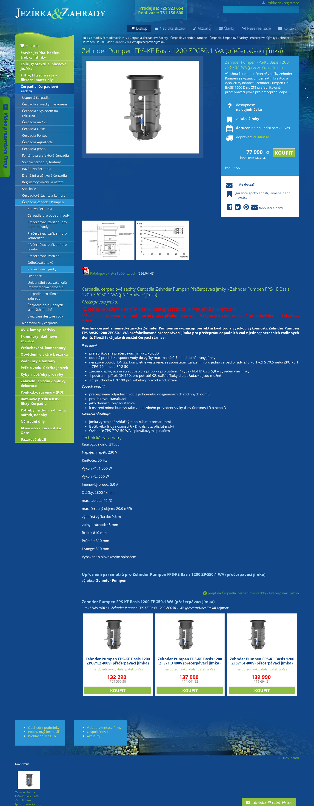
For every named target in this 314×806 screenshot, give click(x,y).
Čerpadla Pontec (34, 135)
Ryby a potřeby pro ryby (42, 374)
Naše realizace (258, 28)
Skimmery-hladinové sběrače (39, 338)
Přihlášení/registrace (282, 2)
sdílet (275, 802)
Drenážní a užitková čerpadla (44, 175)
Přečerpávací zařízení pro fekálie (47, 247)
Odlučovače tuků (40, 263)
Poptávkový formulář (44, 731)
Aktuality (204, 28)
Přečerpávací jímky (42, 269)
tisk (288, 802)
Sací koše (29, 189)
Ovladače (35, 276)
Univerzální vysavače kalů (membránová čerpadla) (47, 285)
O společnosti (97, 731)
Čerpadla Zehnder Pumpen (43, 202)
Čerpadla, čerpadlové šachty (108, 38)
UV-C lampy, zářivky (38, 329)
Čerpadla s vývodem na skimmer (40, 113)
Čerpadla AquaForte (37, 142)
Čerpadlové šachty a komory (43, 195)
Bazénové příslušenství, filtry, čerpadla (41, 401)
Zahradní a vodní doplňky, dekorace (43, 383)
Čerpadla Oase (33, 129)
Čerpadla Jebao (34, 149)
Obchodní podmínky (43, 727)
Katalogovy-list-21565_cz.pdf (112, 273)
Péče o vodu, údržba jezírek (44, 367)
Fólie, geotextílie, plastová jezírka (43, 66)
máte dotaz (258, 802)
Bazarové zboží (33, 439)
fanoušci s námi (271, 208)
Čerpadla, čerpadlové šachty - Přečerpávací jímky (242, 38)
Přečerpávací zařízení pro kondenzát (47, 235)
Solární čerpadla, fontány (41, 162)
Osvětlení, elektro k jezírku (44, 354)
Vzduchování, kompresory (43, 347)
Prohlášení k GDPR (42, 736)
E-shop (32, 45)
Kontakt (289, 28)
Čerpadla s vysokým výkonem (44, 104)
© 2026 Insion (288, 758)
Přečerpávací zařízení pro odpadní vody (47, 224)
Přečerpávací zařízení (44, 256)
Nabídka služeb (172, 28)
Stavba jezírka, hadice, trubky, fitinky (40, 55)
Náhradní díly (33, 421)
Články (228, 28)
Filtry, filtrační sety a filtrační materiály (39, 77)
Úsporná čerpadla (36, 98)
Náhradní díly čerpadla (40, 323)
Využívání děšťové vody (45, 316)
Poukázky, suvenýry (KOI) (42, 392)
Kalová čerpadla (40, 209)
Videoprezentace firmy (104, 727)
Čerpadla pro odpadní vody (49, 215)
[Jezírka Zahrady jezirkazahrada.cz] (85, 38)
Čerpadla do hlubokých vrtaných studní (45, 307)
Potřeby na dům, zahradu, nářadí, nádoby (43, 412)
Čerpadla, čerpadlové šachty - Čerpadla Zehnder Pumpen (168, 38)
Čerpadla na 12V (34, 122)
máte (245, 184)
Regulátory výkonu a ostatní (43, 182)
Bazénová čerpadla (36, 169)
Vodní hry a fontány (38, 361)
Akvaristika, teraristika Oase (41, 430)
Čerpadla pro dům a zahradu (43, 296)
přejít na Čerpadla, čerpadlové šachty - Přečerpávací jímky (253, 593)
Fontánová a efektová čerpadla (45, 155)
